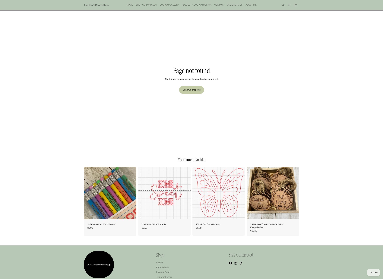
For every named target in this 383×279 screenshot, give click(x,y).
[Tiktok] (241, 263)
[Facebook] (230, 263)
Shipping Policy (163, 272)
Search (159, 262)
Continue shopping (191, 89)
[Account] (289, 5)
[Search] (283, 5)
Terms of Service (164, 277)
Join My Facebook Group (98, 264)
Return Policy (162, 267)
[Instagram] (235, 263)
